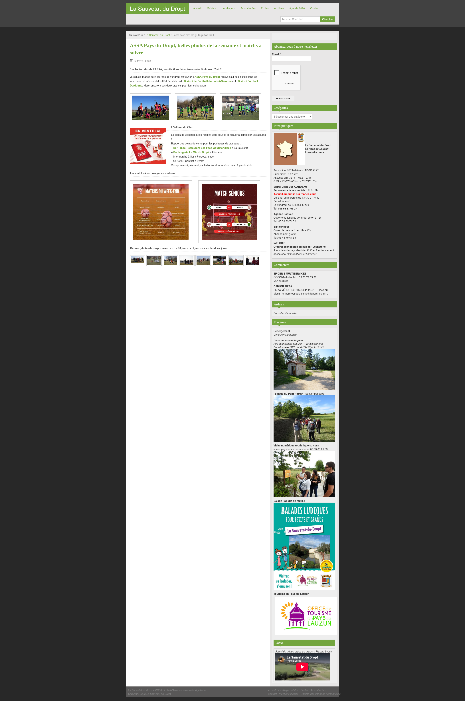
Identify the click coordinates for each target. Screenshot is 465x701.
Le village (227, 8)
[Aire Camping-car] (304, 369)
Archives (279, 8)
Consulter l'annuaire (285, 313)
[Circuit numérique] (304, 473)
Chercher (327, 19)
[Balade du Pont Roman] (304, 418)
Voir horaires (281, 281)
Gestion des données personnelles (321, 694)
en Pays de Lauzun (317, 148)
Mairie (210, 8)
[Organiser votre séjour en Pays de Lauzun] (306, 616)
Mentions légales (288, 694)
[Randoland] (304, 546)
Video (279, 642)
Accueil (197, 8)
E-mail (276, 54)
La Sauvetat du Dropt (157, 8)
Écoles (265, 8)
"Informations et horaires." (302, 254)
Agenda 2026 (297, 8)
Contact (314, 8)
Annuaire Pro (248, 8)
